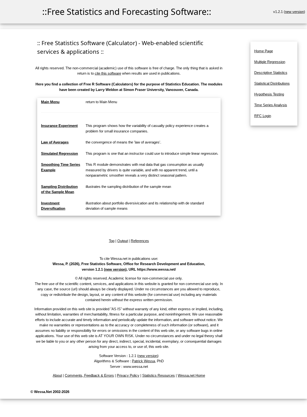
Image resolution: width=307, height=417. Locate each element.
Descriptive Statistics (270, 73)
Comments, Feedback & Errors (89, 375)
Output (122, 241)
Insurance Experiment (59, 126)
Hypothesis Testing (269, 94)
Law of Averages (55, 142)
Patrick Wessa (143, 361)
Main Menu (50, 102)
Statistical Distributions (272, 83)
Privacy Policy (128, 375)
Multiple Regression (269, 62)
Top (111, 241)
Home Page (263, 51)
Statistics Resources (158, 375)
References (140, 241)
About (57, 375)
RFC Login (262, 116)
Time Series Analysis (270, 105)
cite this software (108, 73)
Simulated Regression (59, 153)
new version (294, 12)
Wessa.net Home (191, 375)
